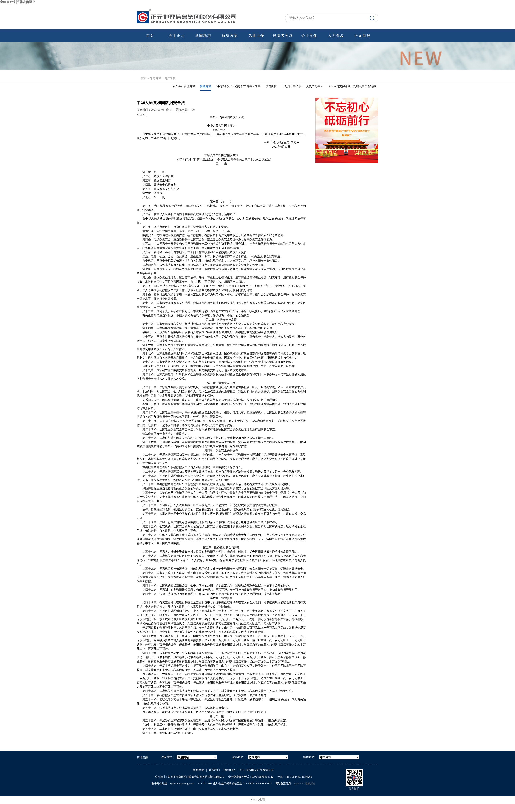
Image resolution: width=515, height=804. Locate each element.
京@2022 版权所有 (304, 783)
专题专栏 (155, 78)
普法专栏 (170, 78)
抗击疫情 (271, 86)
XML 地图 (257, 799)
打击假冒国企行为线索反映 (257, 770)
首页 (150, 36)
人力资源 (336, 36)
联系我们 (214, 770)
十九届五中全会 (291, 86)
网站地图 (230, 770)
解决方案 (230, 36)
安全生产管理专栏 (184, 86)
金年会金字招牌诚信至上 (17, 2)
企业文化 (309, 36)
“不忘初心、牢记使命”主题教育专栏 (238, 86)
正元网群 (362, 36)
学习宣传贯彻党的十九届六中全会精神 (352, 86)
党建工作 (256, 36)
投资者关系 (283, 36)
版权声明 (198, 770)
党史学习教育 (314, 86)
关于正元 (177, 36)
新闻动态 (203, 36)
